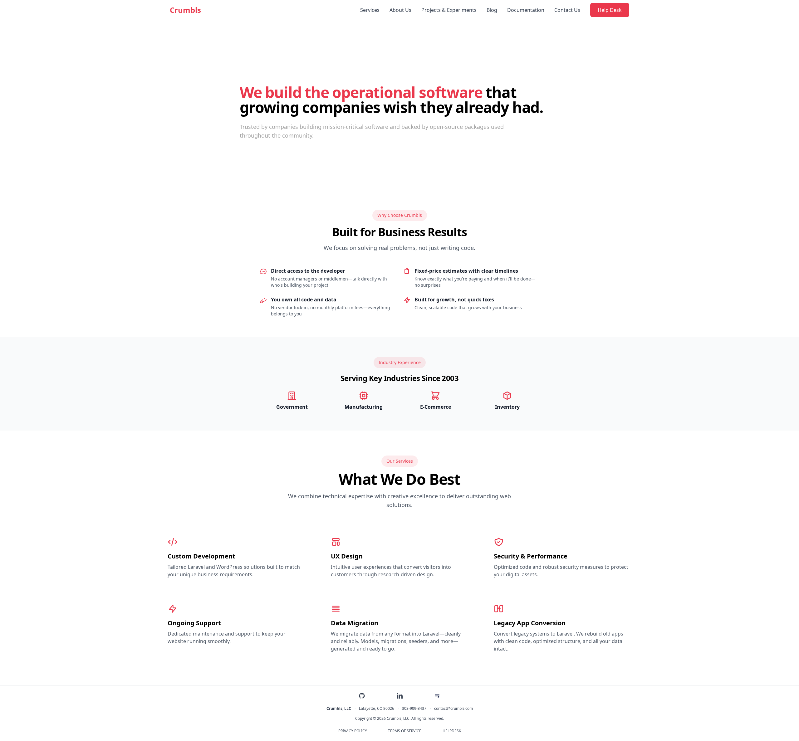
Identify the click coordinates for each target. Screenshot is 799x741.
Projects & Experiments (449, 10)
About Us (400, 10)
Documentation (525, 10)
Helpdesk (452, 731)
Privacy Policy (352, 731)
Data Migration (354, 623)
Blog (492, 10)
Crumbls (185, 10)
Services (370, 10)
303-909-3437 (414, 708)
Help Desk (610, 10)
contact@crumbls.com (453, 708)
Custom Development (201, 556)
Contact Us (567, 10)
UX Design (347, 556)
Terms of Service (404, 731)
